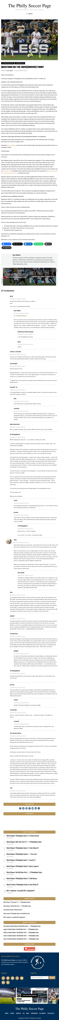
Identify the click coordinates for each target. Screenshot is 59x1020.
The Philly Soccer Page (29, 5)
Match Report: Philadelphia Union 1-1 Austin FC (21, 860)
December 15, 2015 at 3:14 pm (21, 515)
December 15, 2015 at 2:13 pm (21, 503)
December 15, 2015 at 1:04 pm (17, 366)
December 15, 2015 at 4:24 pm (17, 595)
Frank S (5, 936)
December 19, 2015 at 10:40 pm (18, 790)
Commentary (20, 63)
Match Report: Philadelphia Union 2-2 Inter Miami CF (23, 848)
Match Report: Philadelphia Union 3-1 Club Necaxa (22, 878)
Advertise (18, 1013)
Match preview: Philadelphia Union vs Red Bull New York (17, 913)
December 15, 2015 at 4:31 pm (21, 313)
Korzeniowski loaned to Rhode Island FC (13, 910)
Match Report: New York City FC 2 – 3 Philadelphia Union (24, 842)
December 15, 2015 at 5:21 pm (17, 636)
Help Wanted (42, 1013)
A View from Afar (7, 63)
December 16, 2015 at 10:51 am (18, 712)
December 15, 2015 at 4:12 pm (25, 575)
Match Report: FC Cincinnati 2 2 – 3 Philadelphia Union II (17, 902)
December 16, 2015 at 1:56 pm (25, 344)
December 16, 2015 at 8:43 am (25, 334)
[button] (29, 13)
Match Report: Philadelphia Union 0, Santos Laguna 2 (23, 866)
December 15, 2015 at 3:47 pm (21, 542)
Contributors (34, 1013)
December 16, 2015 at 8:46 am (21, 702)
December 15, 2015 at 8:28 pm (17, 673)
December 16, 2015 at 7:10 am (17, 687)
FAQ (23, 1013)
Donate (7, 1013)
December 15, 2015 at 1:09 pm (21, 401)
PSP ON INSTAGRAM (29, 995)
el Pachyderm (15, 434)
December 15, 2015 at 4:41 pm (17, 618)
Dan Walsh (10, 70)
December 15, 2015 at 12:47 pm (18, 354)
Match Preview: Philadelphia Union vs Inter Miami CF (22, 884)
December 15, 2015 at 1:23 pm (17, 427)
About (27, 1013)
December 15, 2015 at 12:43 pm (18, 298)
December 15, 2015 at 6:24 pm (25, 528)
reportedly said (7, 171)
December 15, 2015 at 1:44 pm (17, 437)
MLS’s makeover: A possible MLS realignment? (21, 890)
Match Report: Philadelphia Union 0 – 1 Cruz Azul (22, 854)
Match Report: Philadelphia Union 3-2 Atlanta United (23, 835)
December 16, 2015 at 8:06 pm (21, 724)
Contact (12, 1013)
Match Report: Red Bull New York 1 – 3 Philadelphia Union (24, 872)
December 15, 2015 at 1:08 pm (17, 389)
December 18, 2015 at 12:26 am (18, 735)
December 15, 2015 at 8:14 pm (21, 653)
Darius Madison (12, 145)
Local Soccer (50, 1013)
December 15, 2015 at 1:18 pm (21, 411)
